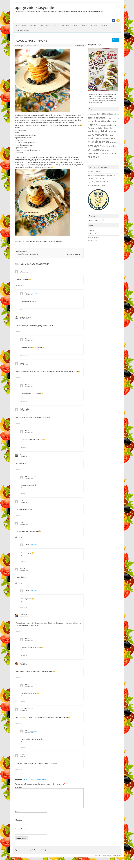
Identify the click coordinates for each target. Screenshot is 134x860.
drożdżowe (114, 118)
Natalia (22, 568)
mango (113, 138)
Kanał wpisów (92, 233)
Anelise (22, 663)
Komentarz (19, 787)
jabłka (103, 121)
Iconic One (98, 855)
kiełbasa (113, 121)
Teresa (22, 755)
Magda (21, 46)
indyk (99, 121)
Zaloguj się (91, 230)
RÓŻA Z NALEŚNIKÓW (97, 178)
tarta (101, 150)
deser (102, 117)
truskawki (106, 150)
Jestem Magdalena (26, 709)
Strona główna (20, 25)
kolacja (92, 124)
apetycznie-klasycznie (34, 7)
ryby (103, 146)
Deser (76, 25)
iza (89, 171)
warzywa (93, 153)
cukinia (116, 114)
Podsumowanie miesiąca (23, 30)
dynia (89, 121)
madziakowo (24, 501)
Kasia (21, 522)
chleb (98, 114)
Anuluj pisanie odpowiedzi (38, 779)
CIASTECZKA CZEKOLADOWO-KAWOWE (103, 175)
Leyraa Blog (91, 182)
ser (89, 149)
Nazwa (17, 811)
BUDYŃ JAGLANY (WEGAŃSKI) (27, 254)
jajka (41, 241)
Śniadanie (33, 25)
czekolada (93, 117)
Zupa (54, 25)
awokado (90, 114)
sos (97, 150)
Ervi (21, 271)
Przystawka (45, 25)
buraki (94, 114)
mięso (91, 142)
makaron (104, 138)
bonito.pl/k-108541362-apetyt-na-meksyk (102, 98)
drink (108, 118)
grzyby (94, 121)
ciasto (110, 113)
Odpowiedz (18, 285)
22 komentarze (79, 46)
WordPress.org (92, 240)
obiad (98, 141)
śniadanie (59, 241)
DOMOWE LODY (95, 171)
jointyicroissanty (25, 317)
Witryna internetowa (21, 829)
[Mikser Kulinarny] (98, 211)
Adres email (19, 820)
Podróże (104, 25)
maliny (109, 138)
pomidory (113, 142)
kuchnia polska (97, 131)
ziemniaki (102, 153)
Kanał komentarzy (93, 237)
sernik (94, 150)
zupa (109, 153)
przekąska (52, 241)
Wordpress (117, 855)
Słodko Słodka (24, 409)
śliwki (114, 154)
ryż (107, 146)
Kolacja (94, 25)
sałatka (112, 146)
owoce (45, 241)
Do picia (84, 25)
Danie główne (65, 25)
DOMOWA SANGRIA (74, 254)
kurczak (98, 138)
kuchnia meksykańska (104, 128)
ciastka (104, 114)
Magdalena (23, 455)
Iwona (22, 363)
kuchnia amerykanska (103, 125)
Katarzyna (23, 614)
